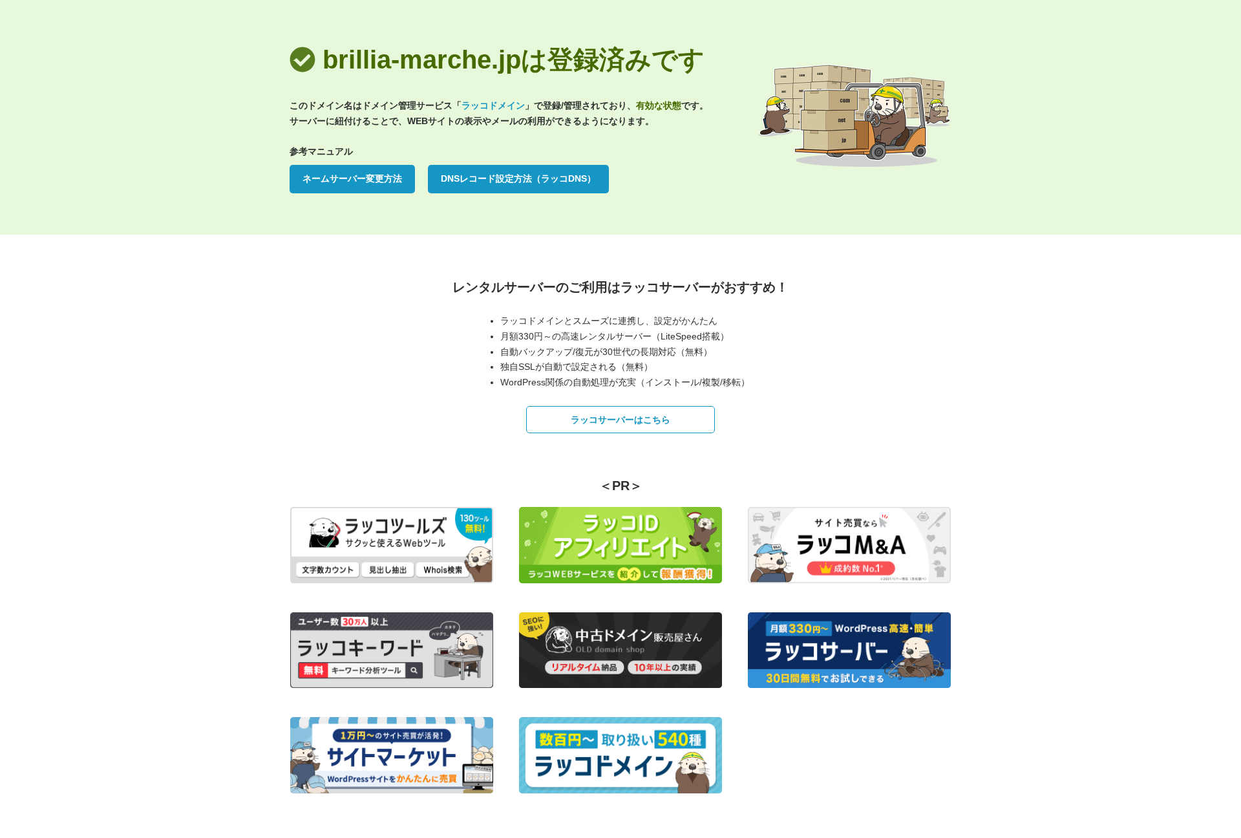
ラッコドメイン (493, 105)
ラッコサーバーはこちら (620, 419)
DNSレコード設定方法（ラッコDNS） (518, 178)
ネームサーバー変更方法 (352, 178)
